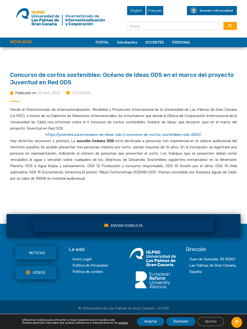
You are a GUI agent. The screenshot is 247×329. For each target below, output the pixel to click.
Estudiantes (127, 42)
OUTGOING (82, 93)
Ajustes (211, 321)
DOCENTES (154, 42)
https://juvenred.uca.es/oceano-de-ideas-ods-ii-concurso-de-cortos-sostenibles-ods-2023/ (123, 134)
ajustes (123, 323)
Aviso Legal (81, 259)
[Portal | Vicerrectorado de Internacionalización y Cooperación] (60, 18)
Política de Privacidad (90, 265)
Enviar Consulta (127, 226)
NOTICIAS (37, 253)
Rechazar (180, 321)
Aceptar (150, 321)
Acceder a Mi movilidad (216, 10)
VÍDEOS (39, 272)
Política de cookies (87, 272)
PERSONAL (181, 42)
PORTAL (102, 42)
